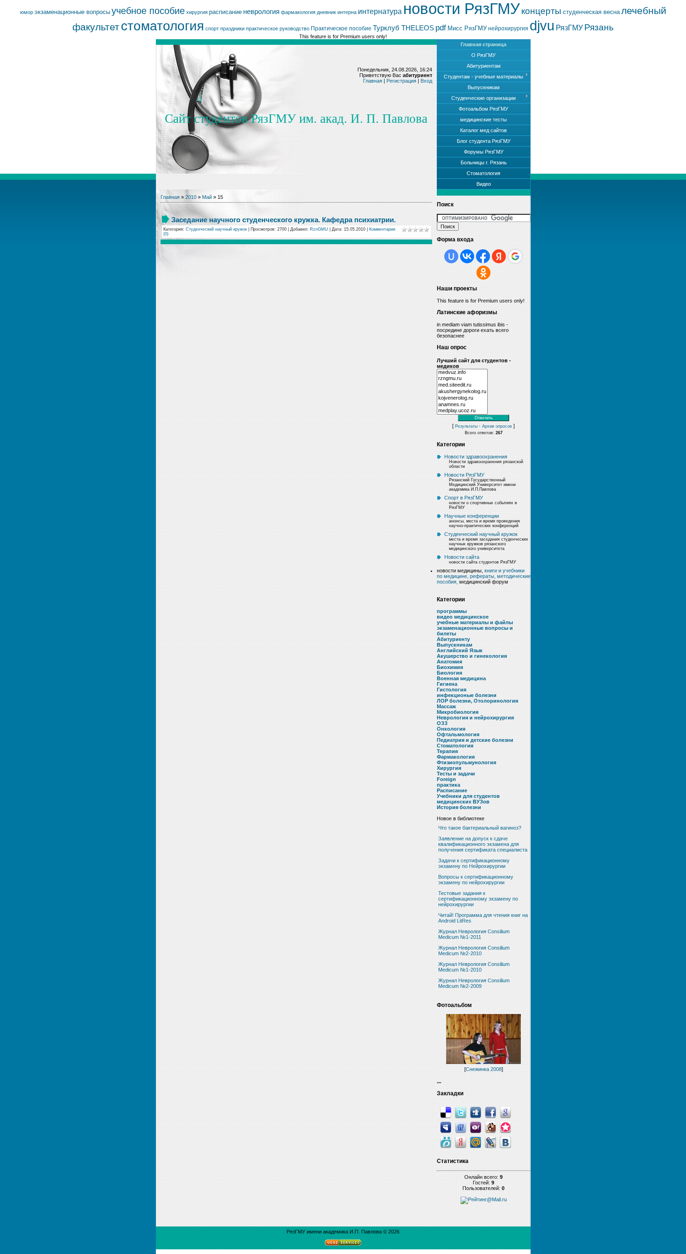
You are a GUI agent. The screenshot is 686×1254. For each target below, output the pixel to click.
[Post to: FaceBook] (490, 1111)
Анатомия (449, 661)
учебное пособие (148, 11)
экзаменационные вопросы (72, 11)
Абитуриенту (453, 639)
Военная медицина (461, 678)
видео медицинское (463, 617)
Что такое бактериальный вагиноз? (479, 828)
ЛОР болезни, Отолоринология (477, 701)
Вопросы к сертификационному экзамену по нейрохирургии (475, 879)
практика (448, 785)
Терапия (447, 751)
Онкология (451, 729)
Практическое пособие (341, 28)
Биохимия (450, 667)
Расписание (452, 790)
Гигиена (447, 684)
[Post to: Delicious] (445, 1111)
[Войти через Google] (515, 256)
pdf (440, 27)
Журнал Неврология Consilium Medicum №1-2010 (474, 966)
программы (452, 611)
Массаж (446, 706)
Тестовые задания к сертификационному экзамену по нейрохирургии (478, 898)
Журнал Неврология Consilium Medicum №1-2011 (474, 934)
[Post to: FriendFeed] (460, 1126)
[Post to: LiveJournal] (490, 1141)
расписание (225, 11)
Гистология (451, 689)
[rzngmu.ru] (462, 378)
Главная (372, 81)
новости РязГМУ (461, 8)
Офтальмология (458, 734)
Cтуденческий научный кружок (216, 229)
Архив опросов (497, 426)
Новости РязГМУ (464, 475)
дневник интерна (337, 12)
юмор (26, 12)
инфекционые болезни (467, 695)
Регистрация (401, 81)
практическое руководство (277, 28)
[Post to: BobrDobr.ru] (490, 1126)
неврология (261, 11)
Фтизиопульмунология (466, 762)
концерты (541, 11)
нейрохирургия (508, 28)
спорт (212, 28)
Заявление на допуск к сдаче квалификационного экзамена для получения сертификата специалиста (482, 844)
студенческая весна (591, 11)
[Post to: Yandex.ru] (460, 1141)
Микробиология (457, 712)
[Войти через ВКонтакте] (467, 256)
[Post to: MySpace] (445, 1126)
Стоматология (455, 745)
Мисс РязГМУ (467, 28)
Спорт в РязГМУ (463, 497)
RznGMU (319, 229)
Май (207, 197)
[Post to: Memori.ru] (505, 1126)
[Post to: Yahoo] (475, 1126)
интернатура (380, 11)
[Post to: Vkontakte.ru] (505, 1141)
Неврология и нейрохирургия (475, 717)
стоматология (162, 26)
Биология (449, 673)
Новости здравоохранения (475, 456)
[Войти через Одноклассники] (483, 273)
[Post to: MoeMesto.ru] (445, 1141)
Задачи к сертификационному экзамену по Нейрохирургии (474, 863)
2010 (190, 197)
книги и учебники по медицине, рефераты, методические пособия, (484, 576)
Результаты (466, 426)
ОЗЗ (442, 723)
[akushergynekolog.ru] (462, 391)
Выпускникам (454, 645)
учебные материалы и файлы (475, 622)
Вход (426, 81)
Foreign (446, 779)
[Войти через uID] (451, 256)
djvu (542, 25)
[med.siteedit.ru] (462, 385)
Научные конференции (471, 516)
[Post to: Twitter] (460, 1111)
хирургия (197, 12)
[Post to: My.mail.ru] (475, 1141)
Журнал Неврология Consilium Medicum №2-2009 (474, 983)
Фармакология (456, 757)
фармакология (298, 12)
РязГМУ (569, 28)
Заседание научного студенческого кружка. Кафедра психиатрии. (283, 220)
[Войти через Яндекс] (499, 256)
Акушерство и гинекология (472, 656)
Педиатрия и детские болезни (475, 740)
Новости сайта (461, 557)
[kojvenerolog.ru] (462, 398)
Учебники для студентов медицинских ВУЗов (468, 798)
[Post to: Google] (505, 1111)
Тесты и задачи (456, 773)
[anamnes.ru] (462, 405)
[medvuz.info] (462, 372)
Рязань (599, 27)
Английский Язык (460, 650)
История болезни (459, 807)
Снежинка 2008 (484, 1069)
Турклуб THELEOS (403, 28)
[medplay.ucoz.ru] (462, 411)
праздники (232, 28)
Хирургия (449, 768)
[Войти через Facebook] (483, 256)
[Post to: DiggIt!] (475, 1111)
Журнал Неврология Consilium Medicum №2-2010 (474, 950)
